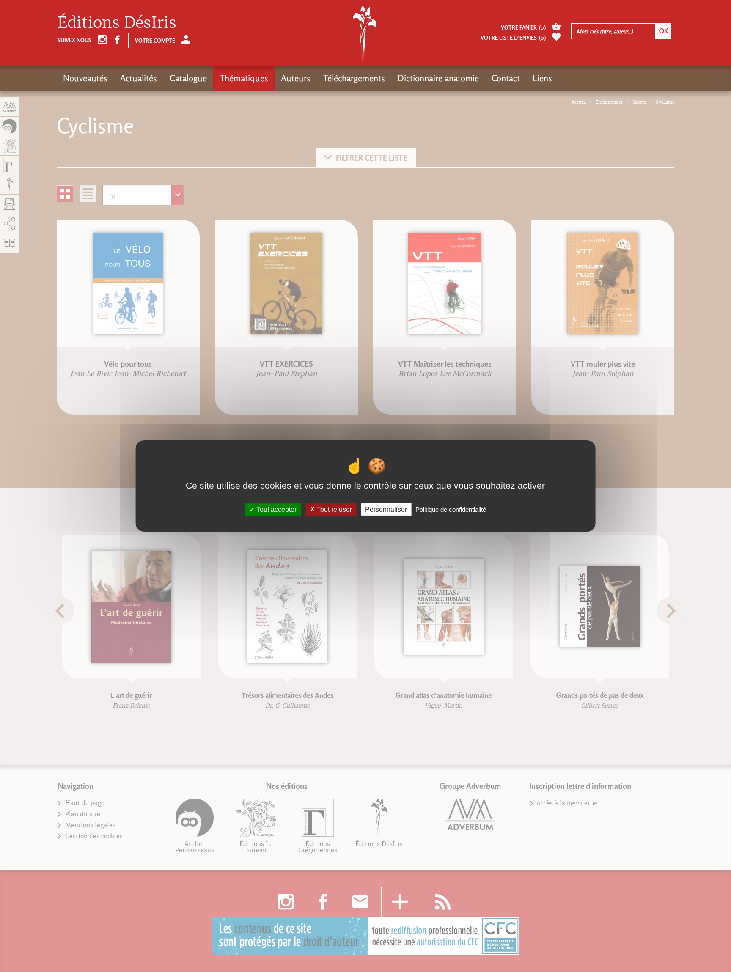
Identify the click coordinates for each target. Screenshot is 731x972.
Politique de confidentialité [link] (450, 509)
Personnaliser (386, 509)
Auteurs (296, 78)
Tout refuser (333, 509)
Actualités (138, 78)
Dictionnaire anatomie (438, 78)
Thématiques (244, 78)
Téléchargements (354, 78)
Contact (506, 78)
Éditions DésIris (117, 22)
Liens (542, 78)
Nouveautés (85, 78)
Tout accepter (276, 509)
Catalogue (188, 78)
